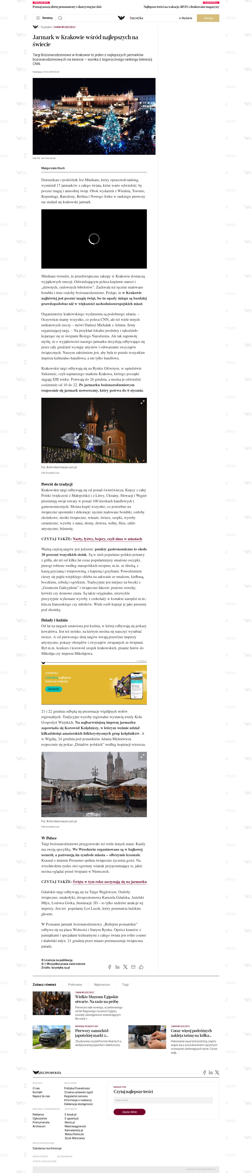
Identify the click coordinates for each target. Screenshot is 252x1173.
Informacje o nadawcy (78, 1100)
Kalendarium (64, 1156)
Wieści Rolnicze (74, 1134)
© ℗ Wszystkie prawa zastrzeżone (63, 963)
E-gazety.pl (72, 1118)
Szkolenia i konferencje (47, 1148)
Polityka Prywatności (77, 1088)
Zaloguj (208, 18)
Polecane (75, 985)
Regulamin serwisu (76, 1096)
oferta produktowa (45, 1161)
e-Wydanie (185, 18)
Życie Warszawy (75, 1138)
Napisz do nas (41, 1096)
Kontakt (37, 1092)
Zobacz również (44, 985)
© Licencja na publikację (57, 960)
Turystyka (46, 27)
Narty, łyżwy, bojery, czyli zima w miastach (107, 538)
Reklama (38, 1114)
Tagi (125, 985)
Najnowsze (102, 985)
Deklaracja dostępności (78, 1104)
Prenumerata (41, 1122)
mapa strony (40, 1156)
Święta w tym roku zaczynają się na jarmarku (110, 881)
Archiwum (39, 1126)
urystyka (136, 18)
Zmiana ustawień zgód (78, 1092)
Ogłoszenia (40, 1118)
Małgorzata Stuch (53, 168)
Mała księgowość (75, 1126)
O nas (36, 1088)
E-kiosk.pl (70, 1114)
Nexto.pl (70, 1122)
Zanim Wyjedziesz (64, 27)
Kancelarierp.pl (74, 1130)
